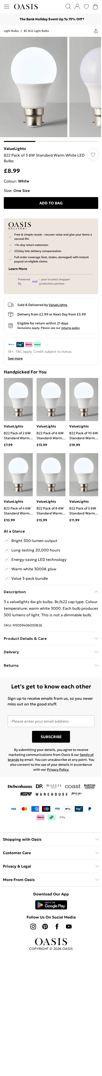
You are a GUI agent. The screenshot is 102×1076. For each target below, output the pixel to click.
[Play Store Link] (51, 905)
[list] (51, 89)
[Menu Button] (6, 6)
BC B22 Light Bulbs (36, 31)
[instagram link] (33, 926)
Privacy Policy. (58, 769)
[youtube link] (69, 926)
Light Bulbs (11, 31)
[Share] (96, 31)
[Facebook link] (57, 926)
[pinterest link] (45, 926)
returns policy (70, 328)
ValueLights (15, 148)
